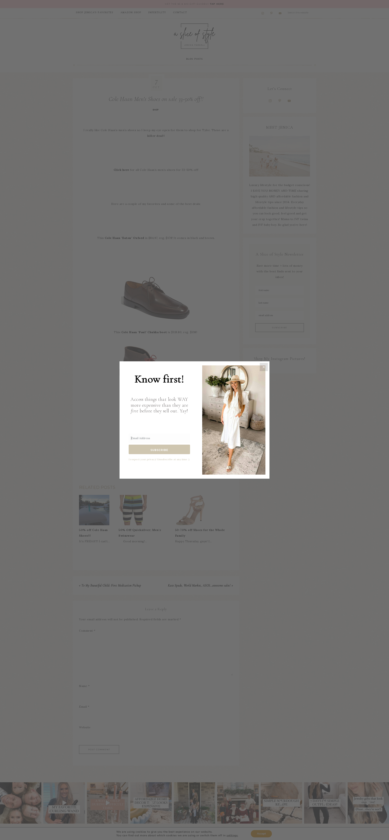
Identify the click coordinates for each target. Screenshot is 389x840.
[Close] (264, 367)
